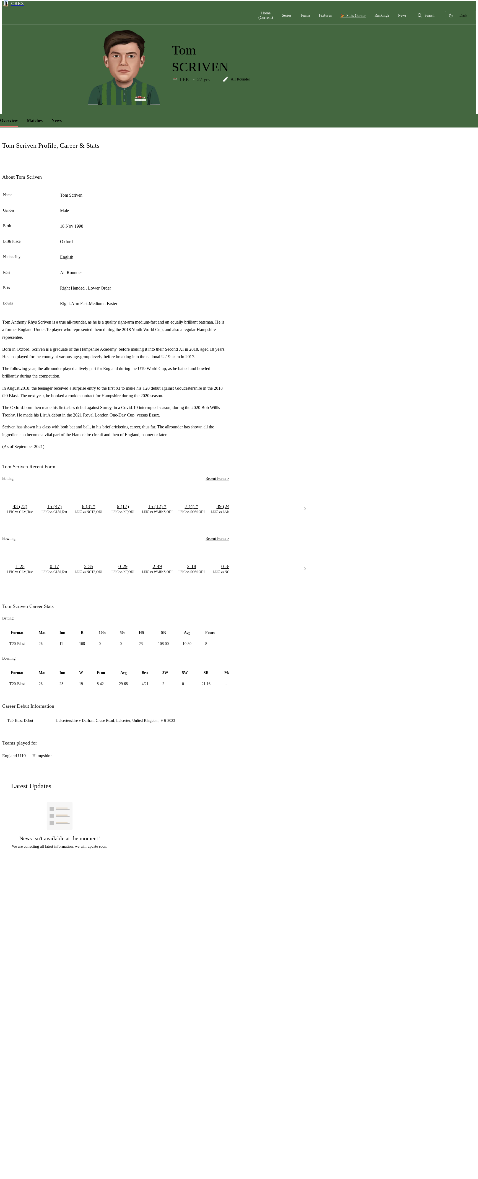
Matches (35, 120)
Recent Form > (217, 479)
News (56, 120)
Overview (9, 120)
